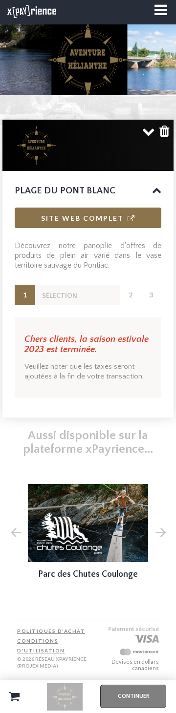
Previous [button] (16, 531)
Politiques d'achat (51, 631)
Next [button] (160, 531)
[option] (88, 538)
